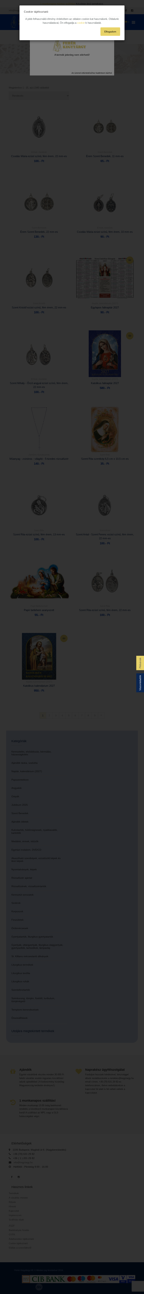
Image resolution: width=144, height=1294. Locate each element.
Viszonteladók (140, 683)
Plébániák (140, 663)
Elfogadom (110, 31)
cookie (81, 22)
